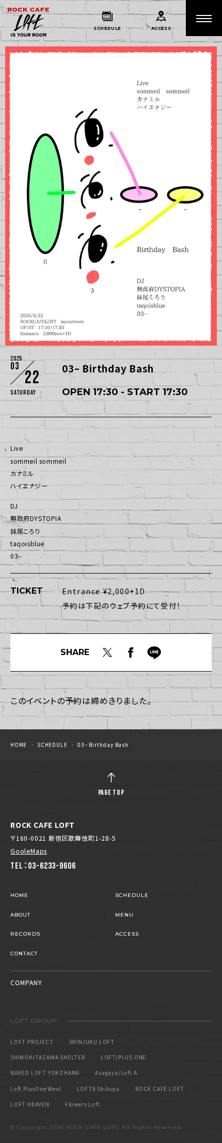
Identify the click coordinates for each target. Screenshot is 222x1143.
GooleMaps (28, 851)
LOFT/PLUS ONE (123, 1057)
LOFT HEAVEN (30, 1104)
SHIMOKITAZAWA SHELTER (47, 1057)
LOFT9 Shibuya (98, 1088)
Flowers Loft (82, 1104)
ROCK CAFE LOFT (159, 1088)
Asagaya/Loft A (116, 1072)
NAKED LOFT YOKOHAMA (45, 1072)
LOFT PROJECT (32, 1041)
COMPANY (26, 982)
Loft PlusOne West (35, 1088)
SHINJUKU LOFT (92, 1041)
